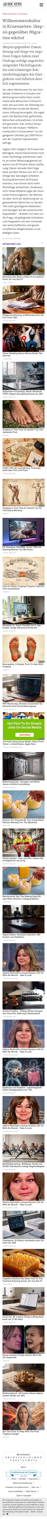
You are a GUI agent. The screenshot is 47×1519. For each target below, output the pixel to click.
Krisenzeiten (22, 14)
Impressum (33, 1479)
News (14, 1479)
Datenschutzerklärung (22, 1483)
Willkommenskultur (10, 14)
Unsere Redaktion (15, 1491)
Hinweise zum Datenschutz (17, 1487)
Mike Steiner (31, 1491)
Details (33, 1512)
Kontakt (22, 1479)
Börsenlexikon (23, 1454)
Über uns (35, 1487)
